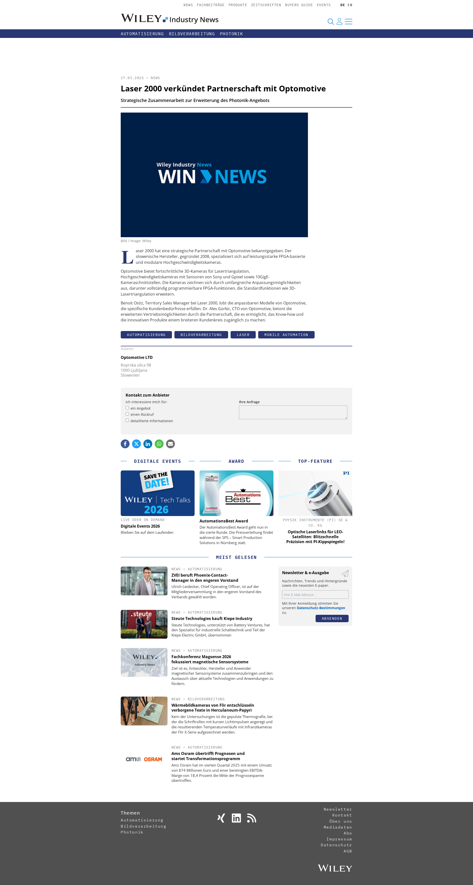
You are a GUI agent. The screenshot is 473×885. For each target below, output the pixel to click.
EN (350, 5)
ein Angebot (141, 408)
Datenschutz (336, 844)
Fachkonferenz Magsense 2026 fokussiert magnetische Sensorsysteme (209, 659)
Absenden (332, 618)
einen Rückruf (142, 414)
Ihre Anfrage (249, 402)
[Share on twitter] (136, 443)
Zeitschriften (266, 5)
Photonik (231, 33)
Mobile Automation (286, 334)
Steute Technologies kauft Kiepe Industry (211, 618)
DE (342, 5)
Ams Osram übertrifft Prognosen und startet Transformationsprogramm (208, 756)
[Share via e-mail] (170, 443)
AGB (348, 851)
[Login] (339, 21)
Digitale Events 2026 (140, 526)
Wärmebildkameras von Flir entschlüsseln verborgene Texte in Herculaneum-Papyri (212, 707)
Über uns (340, 821)
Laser (243, 334)
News (188, 5)
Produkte (238, 5)
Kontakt (342, 815)
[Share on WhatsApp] (159, 443)
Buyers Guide (299, 5)
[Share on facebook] (125, 443)
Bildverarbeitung (192, 33)
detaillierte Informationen (152, 420)
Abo (348, 833)
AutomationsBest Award (224, 521)
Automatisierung (142, 33)
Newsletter (338, 809)
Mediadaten (338, 827)
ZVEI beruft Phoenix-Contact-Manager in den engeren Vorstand (204, 577)
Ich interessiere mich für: (146, 402)
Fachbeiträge (211, 5)
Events (324, 5)
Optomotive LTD (137, 357)
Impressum (339, 838)
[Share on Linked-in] (147, 443)
